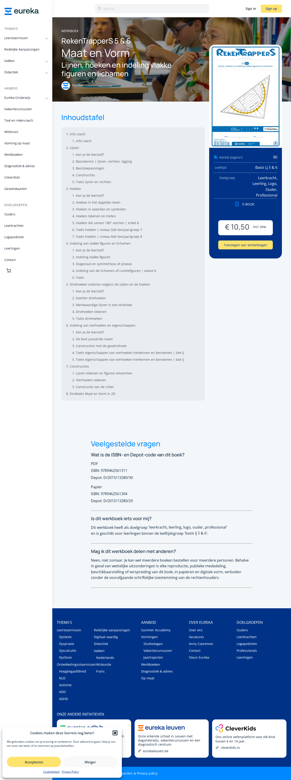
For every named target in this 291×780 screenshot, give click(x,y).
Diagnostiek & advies (157, 671)
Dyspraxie (66, 644)
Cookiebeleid (51, 772)
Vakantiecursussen (157, 650)
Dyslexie (65, 637)
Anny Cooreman (201, 644)
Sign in (251, 8)
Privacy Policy (70, 772)
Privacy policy (147, 773)
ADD (62, 692)
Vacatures (196, 637)
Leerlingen (245, 657)
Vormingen (149, 637)
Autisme (65, 685)
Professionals (247, 650)
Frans (100, 671)
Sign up (271, 8)
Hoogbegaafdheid (72, 671)
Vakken (99, 651)
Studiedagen (153, 644)
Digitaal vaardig (106, 637)
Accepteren (34, 762)
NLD (62, 678)
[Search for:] (152, 8)
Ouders (242, 630)
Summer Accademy (156, 630)
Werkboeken (150, 664)
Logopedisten (247, 644)
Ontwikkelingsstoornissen (75, 664)
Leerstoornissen (69, 630)
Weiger (90, 762)
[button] (115, 733)
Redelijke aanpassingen (112, 630)
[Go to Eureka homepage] (22, 11)
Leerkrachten (247, 637)
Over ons (196, 630)
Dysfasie (65, 657)
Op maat (147, 678)
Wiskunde (103, 664)
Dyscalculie (67, 650)
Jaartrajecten (153, 657)
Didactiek (101, 644)
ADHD (63, 699)
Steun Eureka (199, 657)
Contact (195, 650)
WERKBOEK (70, 31)
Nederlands (105, 657)
